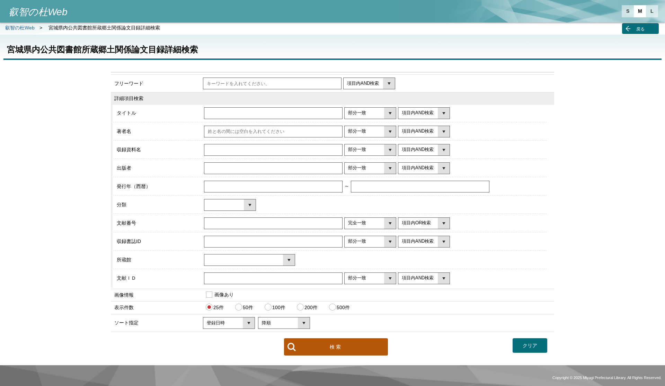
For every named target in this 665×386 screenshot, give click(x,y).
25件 (218, 307)
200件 (311, 307)
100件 (278, 307)
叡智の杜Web (20, 27)
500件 (343, 307)
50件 (248, 307)
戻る (640, 29)
